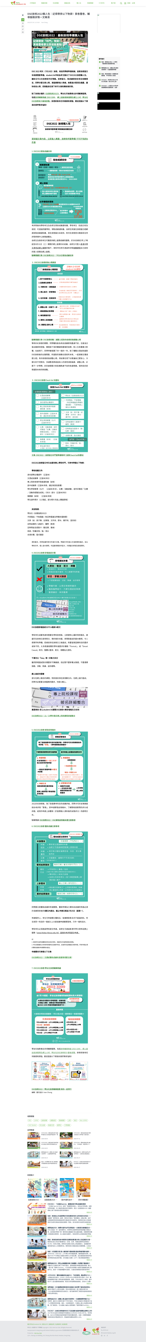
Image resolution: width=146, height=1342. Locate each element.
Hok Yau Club (38, 1333)
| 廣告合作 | (45, 1324)
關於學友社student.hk (34, 1324)
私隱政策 (64, 1324)
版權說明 (52, 1324)
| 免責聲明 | (58, 1324)
